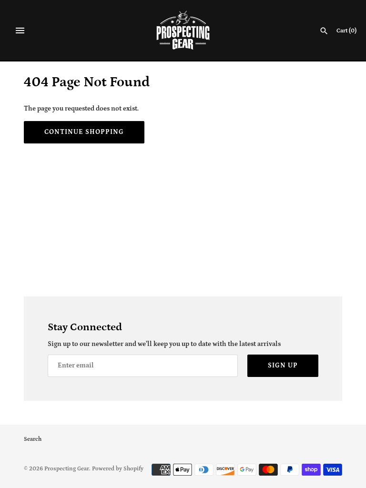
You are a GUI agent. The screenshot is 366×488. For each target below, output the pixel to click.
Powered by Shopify (117, 469)
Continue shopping (84, 132)
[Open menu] (20, 30)
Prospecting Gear (66, 469)
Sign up (283, 365)
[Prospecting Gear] (183, 30)
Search (32, 439)
